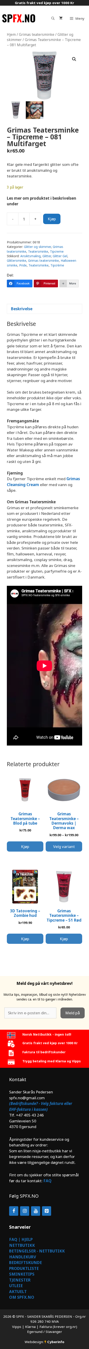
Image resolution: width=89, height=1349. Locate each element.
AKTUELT (18, 1291)
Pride (23, 265)
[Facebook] (13, 1211)
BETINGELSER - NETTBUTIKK (37, 1251)
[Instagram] (24, 1211)
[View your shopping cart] (61, 18)
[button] (74, 59)
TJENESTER (20, 1280)
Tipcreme (57, 251)
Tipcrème (57, 265)
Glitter (46, 256)
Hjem (11, 34)
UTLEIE (16, 1285)
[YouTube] (35, 1211)
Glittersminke (16, 260)
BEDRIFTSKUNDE (25, 1262)
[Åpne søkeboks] (53, 18)
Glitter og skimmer (37, 247)
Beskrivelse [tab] (21, 308)
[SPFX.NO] (18, 18)
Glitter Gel (60, 256)
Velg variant (64, 846)
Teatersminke (38, 251)
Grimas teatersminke (36, 34)
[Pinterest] (46, 1211)
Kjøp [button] (25, 846)
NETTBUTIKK (22, 1245)
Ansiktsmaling (30, 256)
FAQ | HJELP (21, 1239)
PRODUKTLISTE (24, 1268)
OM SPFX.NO (21, 1297)
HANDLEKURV (22, 1256)
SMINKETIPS (21, 1274)
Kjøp (52, 218)
